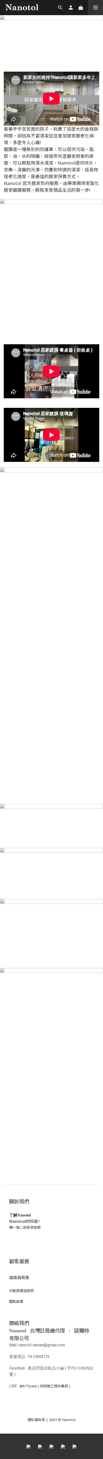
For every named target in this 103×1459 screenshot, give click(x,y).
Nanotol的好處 (23, 1221)
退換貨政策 (19, 1277)
